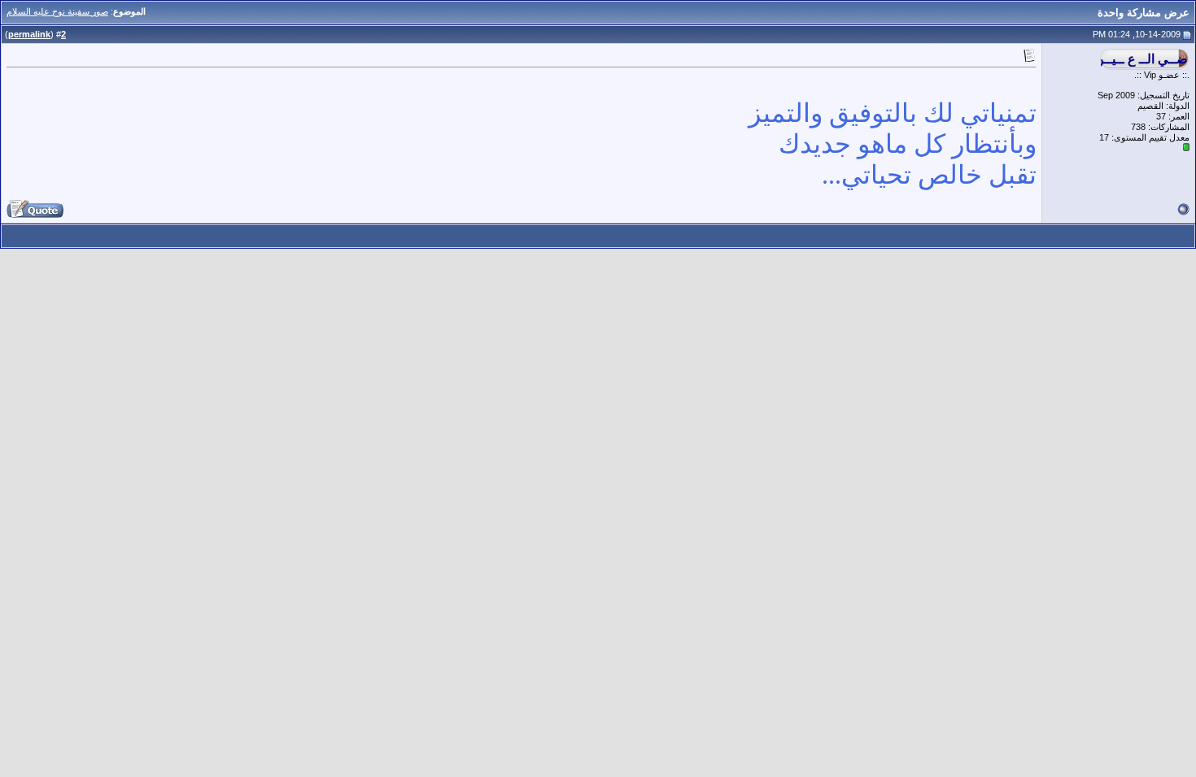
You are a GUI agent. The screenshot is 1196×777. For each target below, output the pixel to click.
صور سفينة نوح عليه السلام (57, 11)
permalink (29, 34)
